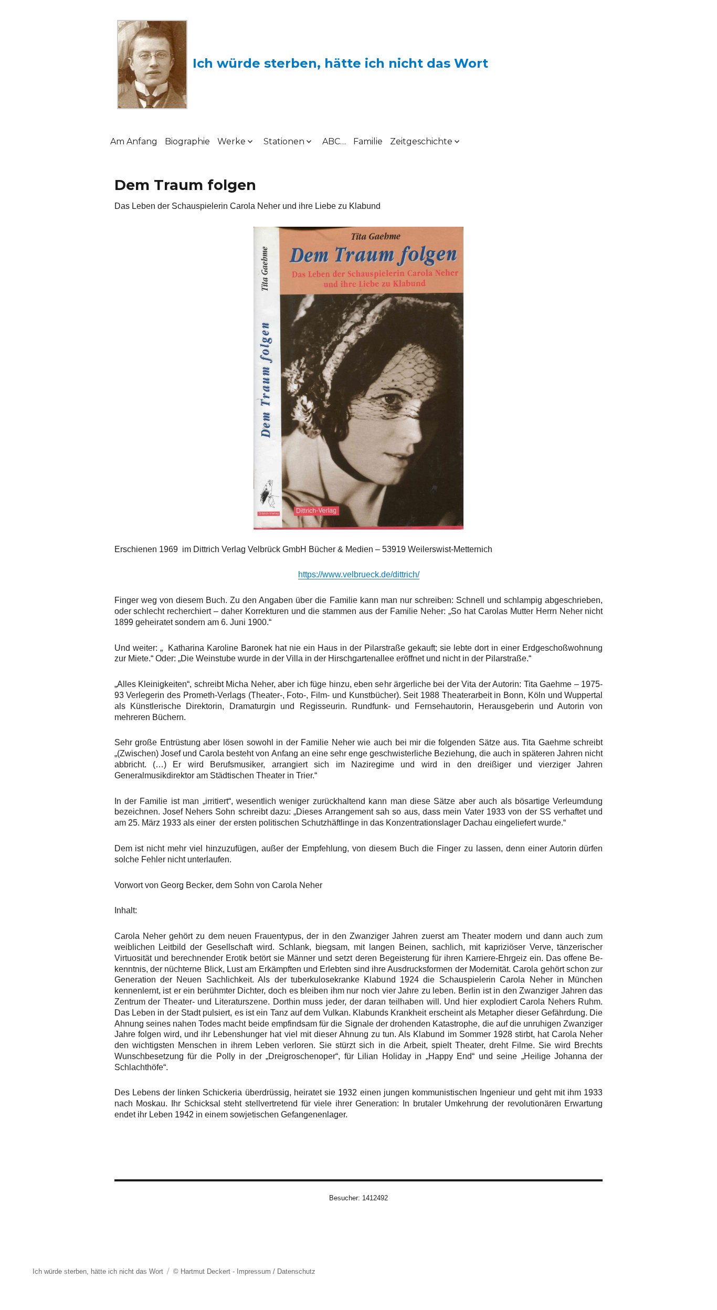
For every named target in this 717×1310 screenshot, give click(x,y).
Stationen (283, 141)
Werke (231, 141)
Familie (368, 141)
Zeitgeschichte (421, 141)
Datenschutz (296, 1271)
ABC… (334, 141)
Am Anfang (133, 141)
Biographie (187, 141)
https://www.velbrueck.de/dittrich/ (358, 574)
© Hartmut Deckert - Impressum (222, 1271)
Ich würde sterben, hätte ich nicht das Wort (340, 63)
